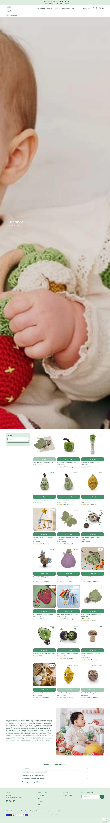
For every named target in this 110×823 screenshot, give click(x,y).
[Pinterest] (14, 801)
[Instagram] (10, 801)
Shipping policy (34, 811)
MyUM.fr (57, 815)
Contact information (44, 811)
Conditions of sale (67, 795)
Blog (39, 804)
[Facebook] (7, 801)
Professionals (41, 801)
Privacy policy (17, 811)
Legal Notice (66, 792)
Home (7, 15)
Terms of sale (53, 811)
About (39, 798)
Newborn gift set (42, 792)
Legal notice (60, 811)
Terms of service (25, 811)
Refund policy (9, 811)
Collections (41, 795)
